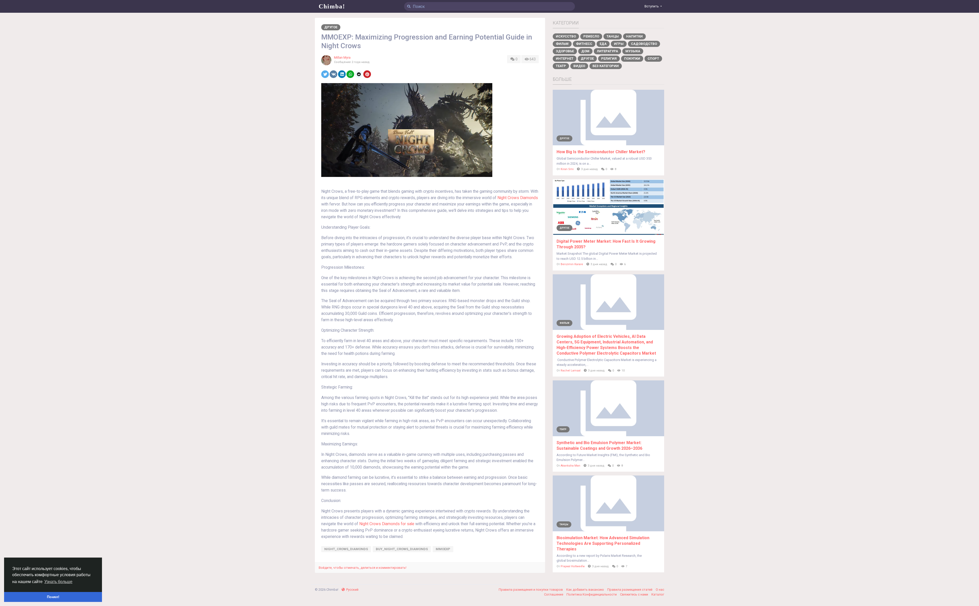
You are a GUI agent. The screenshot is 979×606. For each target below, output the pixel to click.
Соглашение (554, 594)
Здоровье (565, 51)
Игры (619, 44)
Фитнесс (584, 44)
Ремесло (591, 36)
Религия (609, 58)
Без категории (605, 66)
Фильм (562, 44)
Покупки (632, 58)
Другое (330, 27)
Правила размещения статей (630, 589)
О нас (660, 589)
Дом (585, 51)
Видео (579, 66)
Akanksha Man (570, 465)
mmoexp (443, 549)
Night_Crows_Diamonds (346, 549)
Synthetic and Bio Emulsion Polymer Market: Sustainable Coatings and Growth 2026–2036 (599, 445)
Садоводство (644, 44)
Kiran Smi (567, 169)
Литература (607, 51)
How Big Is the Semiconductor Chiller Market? (601, 151)
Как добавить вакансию (585, 589)
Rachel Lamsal (571, 370)
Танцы (613, 36)
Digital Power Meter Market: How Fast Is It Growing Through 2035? (606, 244)
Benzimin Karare (572, 264)
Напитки (634, 36)
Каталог (657, 594)
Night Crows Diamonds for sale (386, 524)
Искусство (566, 36)
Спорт (653, 58)
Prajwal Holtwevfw (573, 566)
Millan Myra (342, 57)
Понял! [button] (53, 597)
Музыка (632, 51)
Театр (561, 66)
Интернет (564, 58)
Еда (603, 44)
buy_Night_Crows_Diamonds (402, 549)
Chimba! (332, 6)
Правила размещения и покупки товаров (531, 589)
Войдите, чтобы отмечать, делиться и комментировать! (362, 568)
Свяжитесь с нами (634, 594)
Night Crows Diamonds (517, 198)
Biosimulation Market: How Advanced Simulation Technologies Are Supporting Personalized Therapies (603, 543)
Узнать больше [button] (58, 581)
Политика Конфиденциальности (591, 594)
